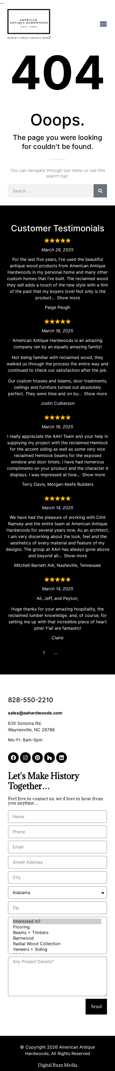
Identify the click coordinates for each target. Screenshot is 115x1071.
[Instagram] (25, 757)
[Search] (100, 190)
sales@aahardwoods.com (35, 713)
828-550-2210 (30, 700)
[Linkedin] (61, 757)
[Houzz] (49, 757)
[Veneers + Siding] (57, 949)
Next (67, 652)
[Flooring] (57, 927)
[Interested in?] (57, 921)
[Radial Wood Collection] (57, 944)
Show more (68, 297)
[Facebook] (13, 757)
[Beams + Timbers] (57, 932)
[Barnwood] (57, 938)
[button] (103, 24)
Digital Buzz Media (57, 1065)
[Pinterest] (37, 757)
